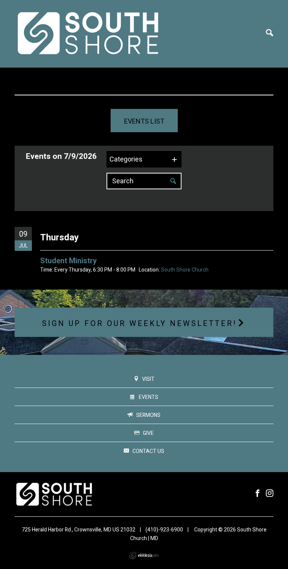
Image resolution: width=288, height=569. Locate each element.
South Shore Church (184, 270)
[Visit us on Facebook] (257, 493)
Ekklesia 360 (144, 555)
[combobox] (144, 159)
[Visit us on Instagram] (269, 493)
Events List (144, 121)
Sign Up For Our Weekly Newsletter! (139, 323)
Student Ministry (68, 260)
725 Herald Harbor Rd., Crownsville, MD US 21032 (78, 530)
